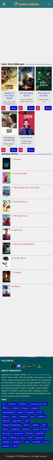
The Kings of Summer (44, 94)
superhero (6, 446)
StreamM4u (37, 442)
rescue (23, 437)
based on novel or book (39, 404)
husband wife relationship (12, 425)
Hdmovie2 (6, 421)
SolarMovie (17, 442)
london (5, 429)
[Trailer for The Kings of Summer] (38, 108)
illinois (26, 425)
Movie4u (46, 429)
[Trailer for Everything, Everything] (3, 150)
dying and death (8, 412)
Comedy (41, 99)
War (14, 102)
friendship (23, 416)
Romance (11, 144)
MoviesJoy (6, 433)
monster (36, 429)
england (20, 412)
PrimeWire (40, 433)
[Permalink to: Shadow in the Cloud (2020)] (9, 78)
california (15, 408)
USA (13, 104)
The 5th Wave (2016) (26, 94)
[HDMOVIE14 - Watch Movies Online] (26, 3)
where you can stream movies (38, 374)
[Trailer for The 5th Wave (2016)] (20, 108)
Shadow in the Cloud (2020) (9, 96)
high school (17, 421)
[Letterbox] (29, 366)
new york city (18, 433)
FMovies (6, 416)
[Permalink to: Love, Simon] (26, 122)
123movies (12, 404)
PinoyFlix (29, 433)
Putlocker (13, 437)
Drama (46, 99)
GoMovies (41, 416)
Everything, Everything (9, 138)
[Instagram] (24, 366)
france (14, 416)
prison (5, 437)
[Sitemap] (39, 366)
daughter (35, 408)
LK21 (44, 425)
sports (27, 442)
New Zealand (7, 104)
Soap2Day (6, 442)
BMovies (6, 408)
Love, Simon (26, 137)
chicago (25, 408)
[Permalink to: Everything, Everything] (9, 122)
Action (5, 102)
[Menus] (4, 4)
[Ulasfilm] (34, 366)
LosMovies (15, 429)
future (32, 416)
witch (15, 446)
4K (4, 404)
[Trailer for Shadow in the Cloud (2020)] (3, 108)
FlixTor (40, 412)
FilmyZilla (30, 412)
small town (39, 437)
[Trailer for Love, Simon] (20, 150)
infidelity (36, 425)
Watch (13, 108)
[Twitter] (14, 366)
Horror (10, 102)
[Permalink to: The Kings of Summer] (44, 78)
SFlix (30, 437)
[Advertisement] (26, 35)
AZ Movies (23, 404)
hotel (27, 421)
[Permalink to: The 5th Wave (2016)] (26, 78)
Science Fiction (24, 101)
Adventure (28, 99)
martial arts (26, 429)
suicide (46, 442)
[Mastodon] (19, 366)
